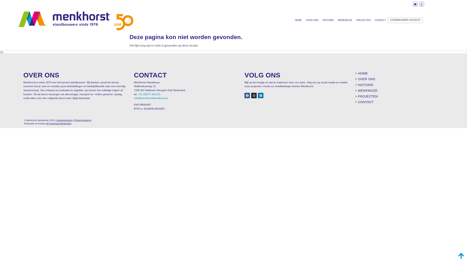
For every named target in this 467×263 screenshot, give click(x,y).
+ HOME (361, 73)
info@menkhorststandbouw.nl (151, 98)
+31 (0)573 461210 (149, 94)
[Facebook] (247, 95)
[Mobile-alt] (421, 4)
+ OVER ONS (365, 79)
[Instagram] (254, 95)
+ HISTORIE (364, 85)
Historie (328, 20)
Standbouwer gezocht (405, 20)
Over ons (312, 20)
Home (298, 20)
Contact (380, 20)
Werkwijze (345, 20)
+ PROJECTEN (366, 96)
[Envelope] (415, 4)
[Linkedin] (260, 95)
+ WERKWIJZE (366, 90)
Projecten (363, 20)
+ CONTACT (364, 102)
